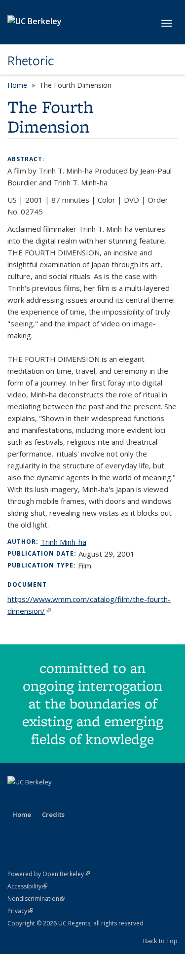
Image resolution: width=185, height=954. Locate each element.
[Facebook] (16, 799)
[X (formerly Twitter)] (35, 799)
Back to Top (160, 940)
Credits (53, 814)
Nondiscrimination (36, 898)
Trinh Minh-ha (63, 542)
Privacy (20, 911)
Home (17, 85)
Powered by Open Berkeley (48, 874)
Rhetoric (30, 61)
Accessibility (27, 886)
